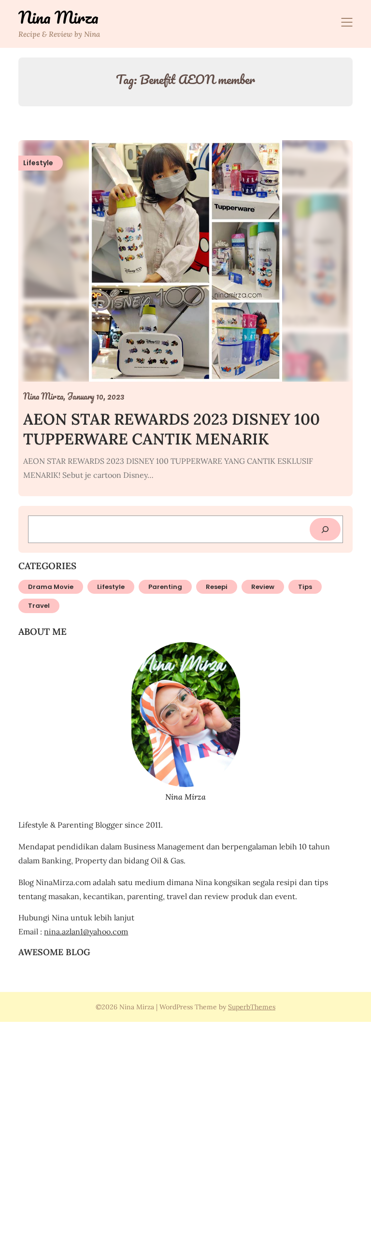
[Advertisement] (185, 1133)
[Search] (325, 529)
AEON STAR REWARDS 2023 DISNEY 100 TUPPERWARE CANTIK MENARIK (171, 429)
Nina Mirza (58, 17)
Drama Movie (50, 586)
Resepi (217, 586)
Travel (39, 605)
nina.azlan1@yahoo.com (86, 931)
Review (262, 586)
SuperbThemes (251, 1007)
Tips (305, 586)
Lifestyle (111, 586)
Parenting (165, 586)
